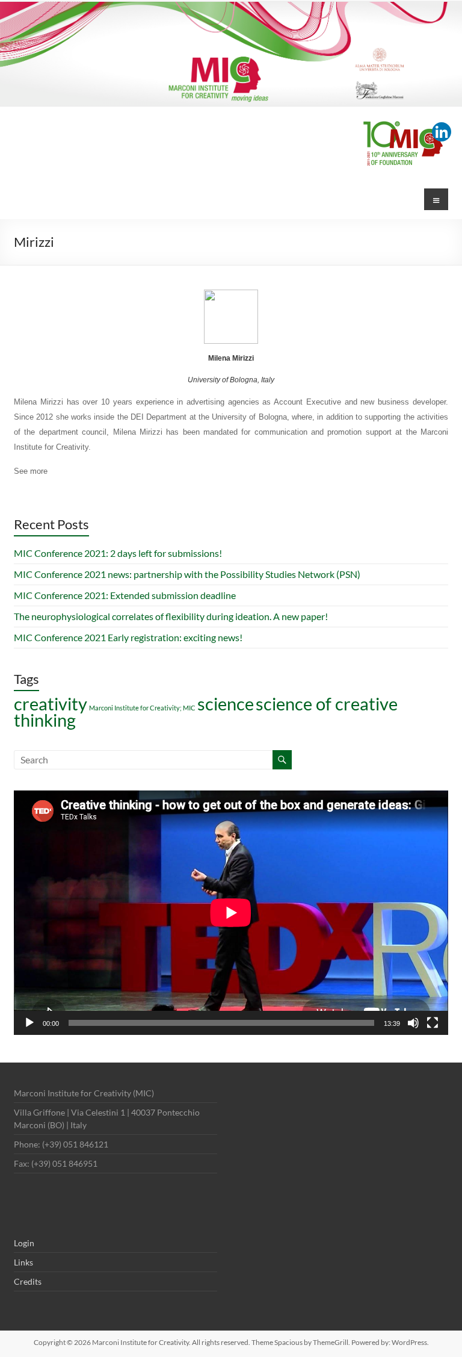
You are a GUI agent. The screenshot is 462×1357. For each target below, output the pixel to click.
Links (23, 1262)
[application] (231, 912)
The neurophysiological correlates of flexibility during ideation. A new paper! (171, 616)
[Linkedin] (441, 131)
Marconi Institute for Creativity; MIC (142, 708)
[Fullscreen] (433, 1023)
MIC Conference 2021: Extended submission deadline (125, 595)
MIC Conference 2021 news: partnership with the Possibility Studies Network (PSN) (187, 574)
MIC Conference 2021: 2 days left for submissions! (118, 553)
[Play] (29, 1023)
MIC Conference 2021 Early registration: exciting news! (128, 637)
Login (24, 1243)
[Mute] (413, 1023)
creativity (50, 703)
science (225, 703)
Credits (28, 1281)
